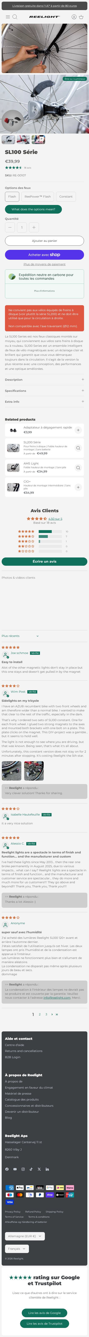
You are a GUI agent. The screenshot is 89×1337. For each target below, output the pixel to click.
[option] (44, 104)
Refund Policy (33, 1211)
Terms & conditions (38, 1216)
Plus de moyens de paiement (45, 264)
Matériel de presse (18, 1093)
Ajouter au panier (44, 241)
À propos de (13, 1081)
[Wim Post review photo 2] (34, 771)
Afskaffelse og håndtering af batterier (26, 1222)
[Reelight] (44, 17)
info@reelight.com (57, 998)
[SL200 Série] (13, 448)
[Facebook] (7, 1169)
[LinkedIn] (47, 1169)
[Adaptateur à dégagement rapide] (13, 430)
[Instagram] (23, 1169)
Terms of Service (14, 1216)
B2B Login (12, 1057)
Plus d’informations (44, 291)
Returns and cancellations (23, 1051)
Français (14, 1249)
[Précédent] (7, 6)
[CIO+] (13, 487)
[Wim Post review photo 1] (12, 771)
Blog (8, 1117)
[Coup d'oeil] (78, 448)
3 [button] (46, 1014)
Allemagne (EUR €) (22, 1236)
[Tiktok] (31, 1169)
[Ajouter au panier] (78, 430)
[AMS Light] (13, 468)
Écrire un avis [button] (45, 561)
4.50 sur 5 (55, 519)
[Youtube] (15, 1169)
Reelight (18, 1258)
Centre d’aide (14, 1045)
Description (14, 380)
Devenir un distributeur (22, 1112)
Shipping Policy (54, 1211)
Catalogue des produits (22, 1099)
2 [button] (40, 1014)
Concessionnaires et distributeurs (29, 1106)
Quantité (12, 219)
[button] (26, 531)
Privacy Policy (12, 1211)
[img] (10, 647)
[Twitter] (39, 1169)
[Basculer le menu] (7, 16)
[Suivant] (82, 6)
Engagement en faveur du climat (29, 1087)
